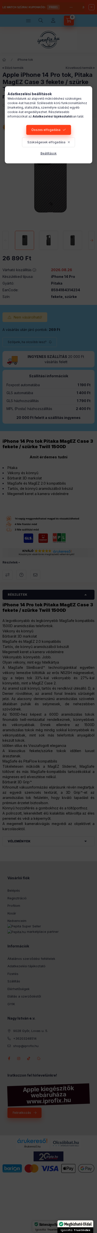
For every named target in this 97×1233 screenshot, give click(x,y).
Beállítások (49, 153)
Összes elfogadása (45, 130)
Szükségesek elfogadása (46, 142)
